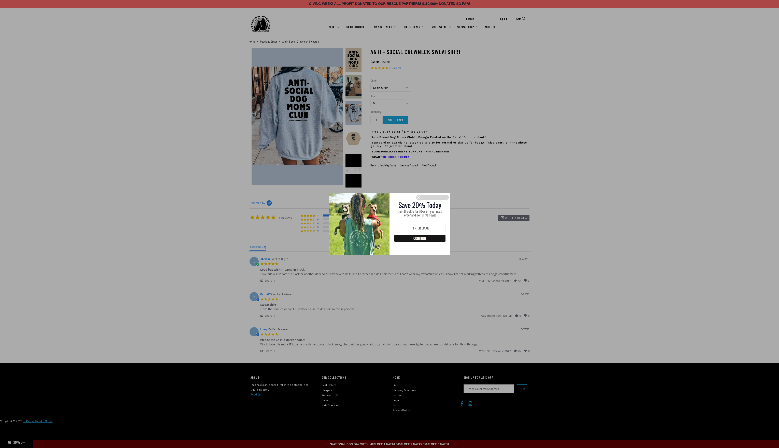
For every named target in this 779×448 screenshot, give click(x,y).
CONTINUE (419, 238)
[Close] (432, 197)
